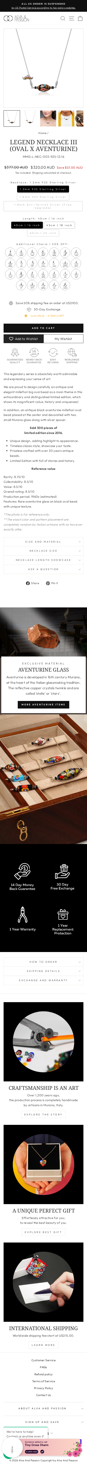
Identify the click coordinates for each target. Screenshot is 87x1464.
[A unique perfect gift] (43, 1164)
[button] (12, 118)
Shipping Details (43, 971)
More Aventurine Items (43, 704)
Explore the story (43, 1114)
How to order (43, 961)
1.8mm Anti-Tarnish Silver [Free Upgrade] (43, 206)
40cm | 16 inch (27, 225)
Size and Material (43, 541)
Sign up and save (42, 1422)
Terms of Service (43, 1381)
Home (42, 133)
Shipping (37, 172)
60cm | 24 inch (43, 232)
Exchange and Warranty (43, 980)
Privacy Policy (43, 1388)
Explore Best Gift (43, 1232)
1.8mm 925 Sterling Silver (43, 196)
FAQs (43, 1367)
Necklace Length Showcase (43, 559)
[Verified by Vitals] (42, 1452)
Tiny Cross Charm (37, 1445)
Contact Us (43, 1395)
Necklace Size (44, 550)
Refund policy (43, 1374)
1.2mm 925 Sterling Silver (43, 189)
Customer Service (43, 1360)
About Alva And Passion (42, 1408)
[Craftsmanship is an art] (43, 1041)
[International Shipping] (43, 1282)
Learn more (43, 1345)
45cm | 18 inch (59, 225)
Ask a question (43, 569)
